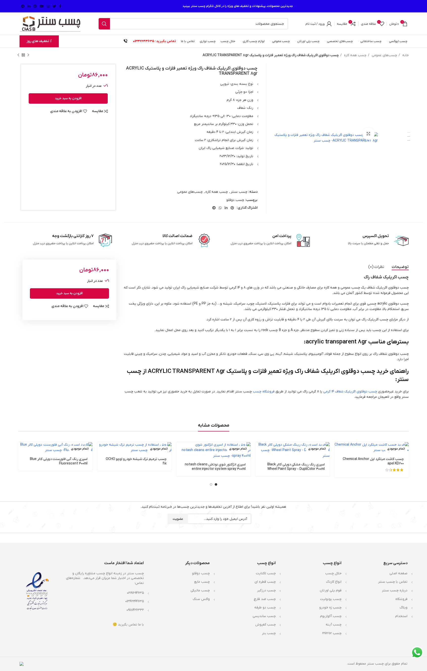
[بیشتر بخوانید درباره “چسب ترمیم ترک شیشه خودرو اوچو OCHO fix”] (101, 450)
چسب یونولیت (331, 599)
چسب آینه (334, 624)
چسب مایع (202, 581)
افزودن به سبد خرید (68, 98)
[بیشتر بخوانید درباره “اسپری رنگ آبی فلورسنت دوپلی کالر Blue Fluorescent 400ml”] (22, 450)
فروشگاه (401, 599)
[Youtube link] (41, 6)
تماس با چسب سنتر (392, 581)
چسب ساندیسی (264, 616)
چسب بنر (269, 633)
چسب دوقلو (235, 200)
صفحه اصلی (398, 573)
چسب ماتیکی (200, 590)
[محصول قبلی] (28, 55)
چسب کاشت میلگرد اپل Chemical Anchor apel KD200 (373, 461)
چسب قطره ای (265, 581)
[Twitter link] (54, 6)
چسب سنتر (239, 192)
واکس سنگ (201, 599)
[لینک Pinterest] (35, 6)
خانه (405, 55)
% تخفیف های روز (39, 41)
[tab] (400, 267)
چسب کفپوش (265, 624)
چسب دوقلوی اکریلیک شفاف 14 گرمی (350, 391)
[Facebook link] (60, 6)
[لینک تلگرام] (23, 6)
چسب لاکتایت (266, 573)
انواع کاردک (334, 581)
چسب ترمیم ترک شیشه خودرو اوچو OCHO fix (136, 461)
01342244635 (143, 41)
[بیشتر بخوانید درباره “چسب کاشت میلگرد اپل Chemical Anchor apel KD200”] (338, 450)
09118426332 (135, 610)
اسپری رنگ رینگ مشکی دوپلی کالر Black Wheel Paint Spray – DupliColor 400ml (296, 466)
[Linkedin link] (29, 6)
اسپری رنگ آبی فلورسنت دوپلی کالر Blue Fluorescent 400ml (58, 461)
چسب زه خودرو (330, 607)
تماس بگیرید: (165, 41)
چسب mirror (332, 633)
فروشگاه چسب (264, 391)
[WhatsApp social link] (220, 208)
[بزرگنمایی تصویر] (368, 133)
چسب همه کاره (354, 55)
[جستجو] (104, 23)
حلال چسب (333, 573)
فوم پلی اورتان (331, 590)
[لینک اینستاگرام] (48, 6)
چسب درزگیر (266, 590)
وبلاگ (403, 607)
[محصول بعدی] (18, 55)
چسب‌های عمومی (384, 55)
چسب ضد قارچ (265, 599)
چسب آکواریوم (331, 616)
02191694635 (135, 593)
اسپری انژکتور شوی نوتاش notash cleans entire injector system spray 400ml (215, 466)
